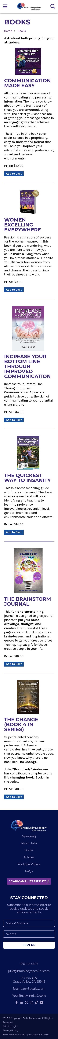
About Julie (29, 843)
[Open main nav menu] (5, 6)
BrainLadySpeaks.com (29, 988)
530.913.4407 (29, 964)
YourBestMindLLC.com (29, 995)
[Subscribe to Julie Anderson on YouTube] (41, 1002)
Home (8, 31)
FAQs (29, 871)
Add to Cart (14, 173)
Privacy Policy (10, 1030)
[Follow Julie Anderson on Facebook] (16, 1002)
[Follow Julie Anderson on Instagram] (31, 1002)
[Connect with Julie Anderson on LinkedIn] (21, 1002)
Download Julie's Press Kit (28, 881)
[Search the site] (53, 6)
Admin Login (10, 1026)
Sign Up (29, 945)
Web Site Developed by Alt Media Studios (26, 1034)
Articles (29, 857)
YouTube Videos (29, 864)
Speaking (29, 836)
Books (22, 31)
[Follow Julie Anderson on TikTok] (36, 1002)
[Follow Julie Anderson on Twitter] (26, 1002)
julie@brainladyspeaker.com (29, 971)
